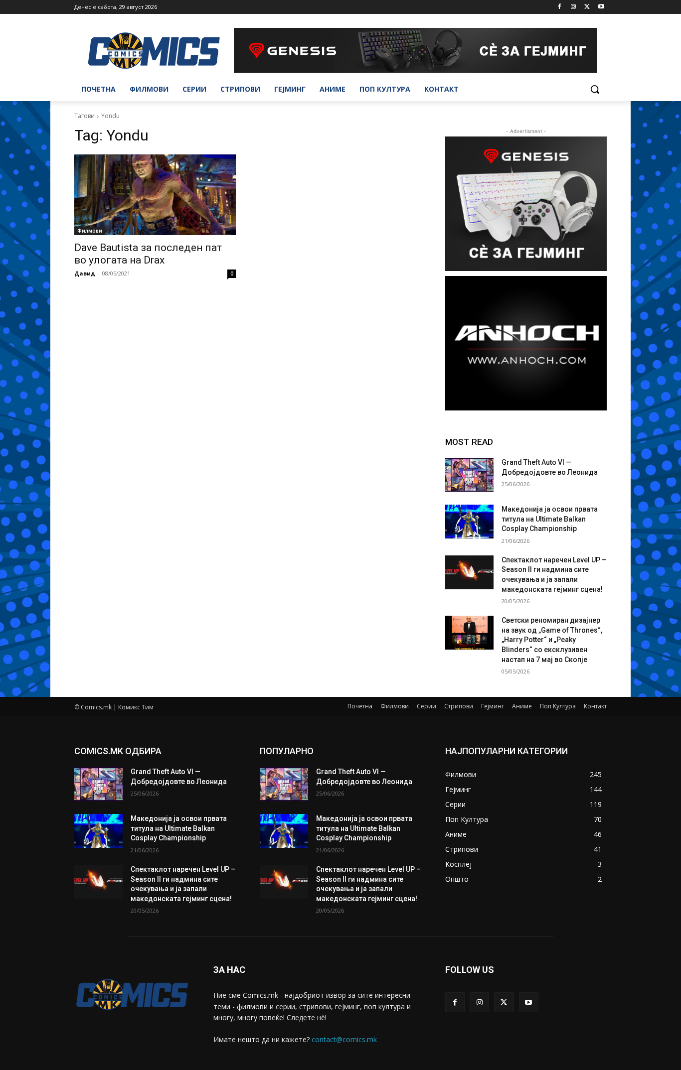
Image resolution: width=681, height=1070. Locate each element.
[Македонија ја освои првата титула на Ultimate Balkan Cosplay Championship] (469, 521)
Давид (84, 273)
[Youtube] (601, 7)
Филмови (89, 230)
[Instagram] (573, 7)
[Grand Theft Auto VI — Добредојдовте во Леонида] (469, 475)
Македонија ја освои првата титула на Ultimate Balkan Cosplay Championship (550, 519)
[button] (595, 89)
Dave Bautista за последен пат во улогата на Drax (148, 254)
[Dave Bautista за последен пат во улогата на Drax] (155, 194)
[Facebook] (559, 7)
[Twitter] (587, 7)
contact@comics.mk (344, 1039)
